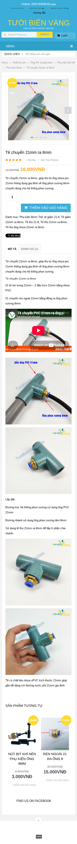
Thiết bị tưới (19, 62)
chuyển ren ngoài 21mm (24, 298)
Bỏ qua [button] (51, 4)
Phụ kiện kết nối (66, 62)
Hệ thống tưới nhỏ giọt (37, 54)
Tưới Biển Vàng (38, 23)
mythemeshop (44, 827)
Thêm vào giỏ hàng (48, 208)
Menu (10, 46)
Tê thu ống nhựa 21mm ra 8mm (24, 227)
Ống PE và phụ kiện (42, 62)
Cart (66, 35)
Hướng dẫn (39, 13)
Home (4, 62)
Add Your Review (49, 160)
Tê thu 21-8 (32, 222)
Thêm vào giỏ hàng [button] (24, 785)
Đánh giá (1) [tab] (29, 248)
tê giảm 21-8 (51, 217)
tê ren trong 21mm (20, 285)
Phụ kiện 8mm (14, 67)
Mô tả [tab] (12, 248)
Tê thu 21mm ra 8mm (53, 222)
